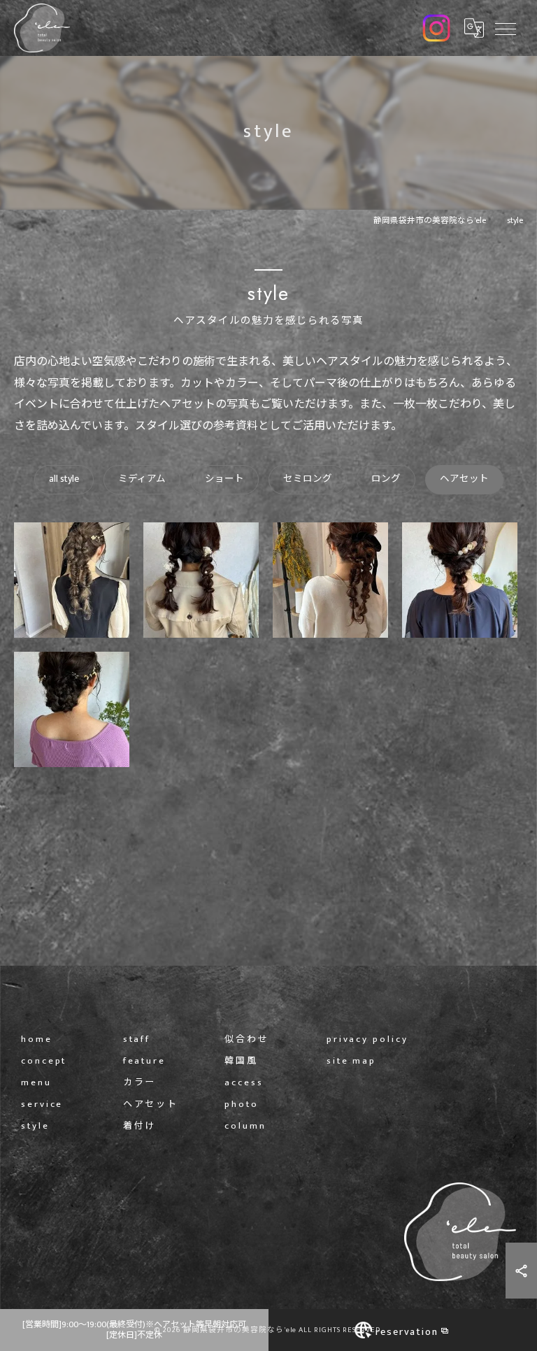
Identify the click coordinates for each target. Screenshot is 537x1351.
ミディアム (142, 479)
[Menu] (505, 28)
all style (64, 479)
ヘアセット (464, 479)
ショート (224, 479)
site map (351, 1061)
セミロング (307, 479)
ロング (386, 479)
